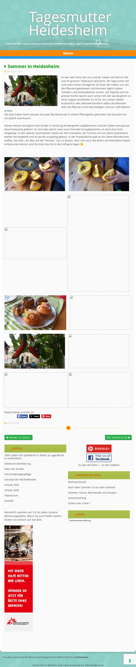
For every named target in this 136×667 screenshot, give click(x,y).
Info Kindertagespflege (17, 474)
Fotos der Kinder (14, 469)
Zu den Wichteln (88, 465)
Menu (68, 53)
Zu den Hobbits (110, 465)
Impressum (11, 495)
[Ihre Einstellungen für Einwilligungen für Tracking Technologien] (129, 660)
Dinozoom (82, 657)
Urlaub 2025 (11, 484)
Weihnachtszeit (77, 482)
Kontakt (8, 500)
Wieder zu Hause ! (19, 437)
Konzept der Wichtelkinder (20, 479)
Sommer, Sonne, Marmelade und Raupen (92, 492)
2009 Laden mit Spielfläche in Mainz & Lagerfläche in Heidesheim (34, 457)
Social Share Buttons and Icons (51, 665)
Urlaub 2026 (11, 490)
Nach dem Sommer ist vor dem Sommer (91, 487)
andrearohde (13, 423)
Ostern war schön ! (79, 503)
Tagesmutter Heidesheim (70, 23)
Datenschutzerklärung (17, 463)
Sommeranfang (77, 498)
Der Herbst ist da (117, 437)
